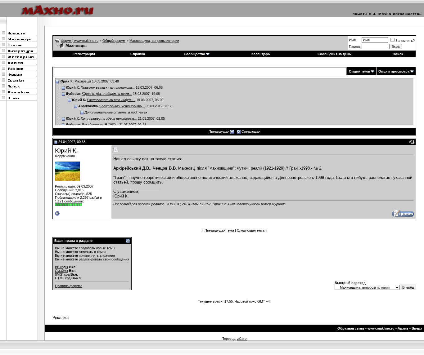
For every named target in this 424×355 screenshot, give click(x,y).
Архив (403, 328)
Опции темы (359, 71)
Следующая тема (250, 230)
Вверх (417, 328)
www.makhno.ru (381, 328)
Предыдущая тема (219, 230)
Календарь (260, 54)
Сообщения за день (334, 54)
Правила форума (68, 286)
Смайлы (61, 271)
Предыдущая (219, 131)
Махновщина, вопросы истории (154, 40)
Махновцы (82, 81)
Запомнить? (405, 40)
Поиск (398, 54)
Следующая (250, 131)
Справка (137, 54)
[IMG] (59, 274)
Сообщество (194, 54)
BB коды (61, 267)
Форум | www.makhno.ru (79, 40)
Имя (352, 40)
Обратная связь (350, 328)
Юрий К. (66, 150)
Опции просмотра (393, 71)
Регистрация (84, 54)
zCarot (242, 338)
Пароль (355, 46)
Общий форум (113, 40)
